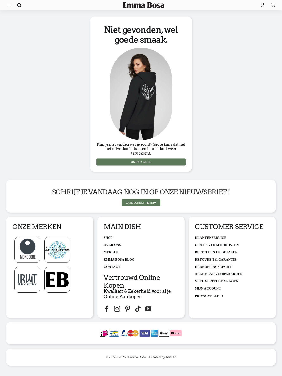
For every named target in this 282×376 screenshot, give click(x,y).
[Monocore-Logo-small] (27, 239)
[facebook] (107, 309)
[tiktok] (138, 309)
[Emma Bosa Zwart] (143, 4)
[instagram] (117, 309)
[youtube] (148, 309)
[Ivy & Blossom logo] (57, 239)
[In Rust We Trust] (27, 269)
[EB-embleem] (57, 269)
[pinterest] (127, 309)
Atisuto (171, 357)
